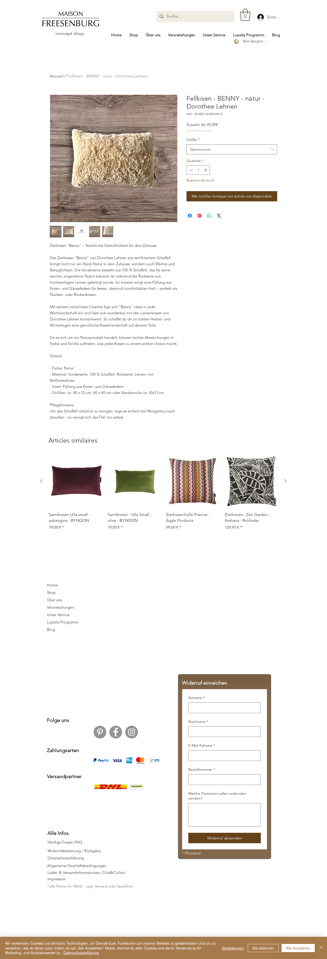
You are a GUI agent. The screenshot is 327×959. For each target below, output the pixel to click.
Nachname (198, 721)
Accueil (56, 76)
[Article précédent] (41, 481)
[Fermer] (321, 948)
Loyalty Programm (62, 622)
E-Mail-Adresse (201, 745)
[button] (245, 15)
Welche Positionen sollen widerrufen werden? (217, 796)
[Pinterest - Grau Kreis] (100, 732)
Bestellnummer (201, 769)
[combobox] (231, 149)
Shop (51, 592)
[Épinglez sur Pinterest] (199, 216)
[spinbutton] (198, 170)
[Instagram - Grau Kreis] (131, 732)
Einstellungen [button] (233, 948)
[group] (163, 492)
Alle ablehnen (263, 948)
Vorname (196, 697)
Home (52, 585)
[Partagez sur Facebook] (190, 216)
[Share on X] (219, 216)
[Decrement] (190, 170)
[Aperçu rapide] (193, 481)
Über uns (54, 599)
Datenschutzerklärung (81, 952)
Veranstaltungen (60, 607)
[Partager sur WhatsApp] (209, 216)
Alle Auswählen (298, 948)
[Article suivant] (286, 481)
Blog (51, 629)
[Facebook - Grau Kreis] (115, 732)
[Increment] (206, 170)
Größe (192, 139)
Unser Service (58, 614)
